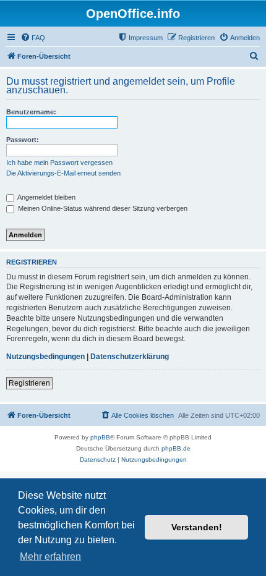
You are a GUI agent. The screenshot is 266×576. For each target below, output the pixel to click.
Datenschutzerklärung (129, 356)
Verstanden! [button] (196, 527)
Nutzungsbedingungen (45, 356)
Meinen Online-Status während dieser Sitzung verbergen (101, 208)
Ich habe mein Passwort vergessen (59, 162)
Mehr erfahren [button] (50, 556)
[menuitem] (32, 37)
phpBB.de (176, 448)
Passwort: (22, 139)
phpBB (100, 437)
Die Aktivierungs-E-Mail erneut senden (63, 173)
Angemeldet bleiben (45, 197)
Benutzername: (31, 112)
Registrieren (29, 383)
